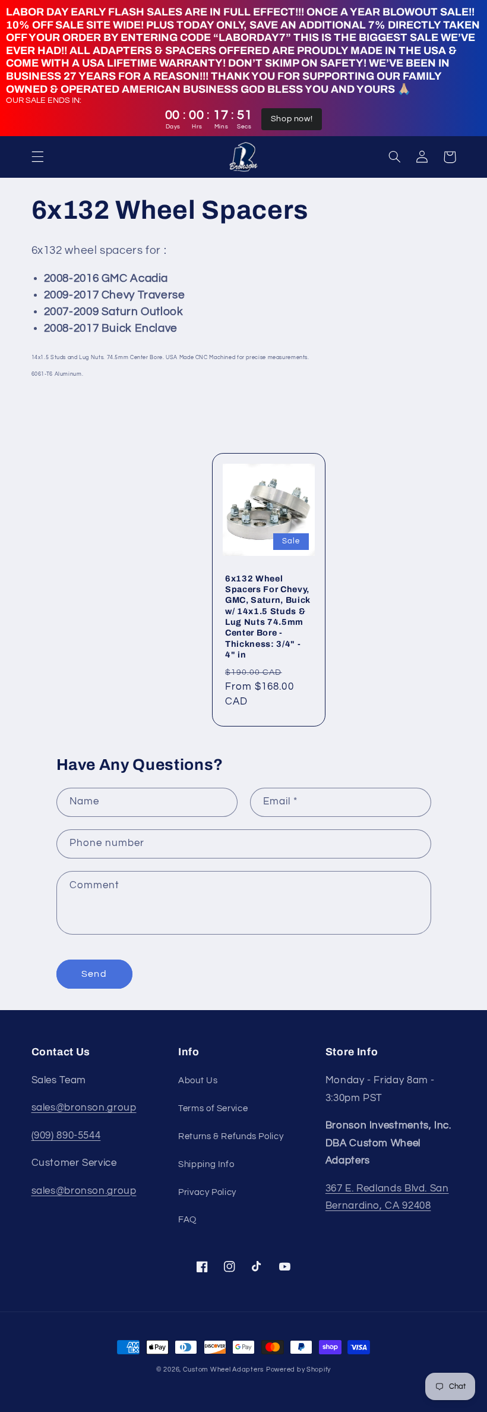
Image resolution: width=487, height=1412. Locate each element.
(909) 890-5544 (66, 1135)
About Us (197, 1080)
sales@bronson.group (84, 1107)
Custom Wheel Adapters (223, 1369)
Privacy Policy (207, 1192)
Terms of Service (213, 1108)
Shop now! (292, 119)
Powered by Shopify (298, 1369)
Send (93, 974)
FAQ (187, 1219)
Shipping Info (206, 1164)
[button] (37, 157)
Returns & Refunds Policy (230, 1136)
